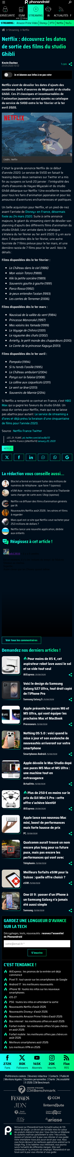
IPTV (52, 23)
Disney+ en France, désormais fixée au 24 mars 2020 (33, 214)
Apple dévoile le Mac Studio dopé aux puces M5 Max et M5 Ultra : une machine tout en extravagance (47, 770)
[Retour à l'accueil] (37, 2)
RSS (66, 1065)
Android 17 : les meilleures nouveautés (31, 984)
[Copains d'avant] (53, 1112)
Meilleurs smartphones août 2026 (28, 1042)
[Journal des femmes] (20, 1098)
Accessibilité (63, 1079)
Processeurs (29, 724)
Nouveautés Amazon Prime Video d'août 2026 (35, 1016)
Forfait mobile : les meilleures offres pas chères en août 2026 (38, 1036)
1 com (64, 64)
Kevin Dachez (10, 63)
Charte (51, 1079)
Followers (22, 1065)
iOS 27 (13, 997)
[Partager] (70, 64)
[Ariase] (53, 1119)
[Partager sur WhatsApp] (55, 457)
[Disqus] (37, 592)
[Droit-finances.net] (20, 1112)
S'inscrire (37, 952)
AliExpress (28, 674)
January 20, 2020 (46, 441)
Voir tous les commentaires (21, 640)
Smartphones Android (34, 754)
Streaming (36, 15)
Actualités (61, 15)
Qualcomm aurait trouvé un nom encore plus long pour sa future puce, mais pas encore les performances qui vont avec (46, 849)
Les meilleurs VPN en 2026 (24, 1047)
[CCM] (53, 1098)
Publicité (64, 1076)
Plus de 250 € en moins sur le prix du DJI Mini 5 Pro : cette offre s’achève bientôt (46, 798)
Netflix (60, 23)
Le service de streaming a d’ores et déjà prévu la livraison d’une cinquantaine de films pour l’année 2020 (35, 419)
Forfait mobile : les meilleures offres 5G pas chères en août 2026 (38, 1027)
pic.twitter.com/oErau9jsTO (36, 438)
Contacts (54, 1076)
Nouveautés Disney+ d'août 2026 (28, 1011)
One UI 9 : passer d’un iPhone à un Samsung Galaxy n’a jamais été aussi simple (45, 899)
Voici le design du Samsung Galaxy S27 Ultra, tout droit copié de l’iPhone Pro (47, 688)
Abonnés (37, 1065)
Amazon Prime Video (27, 23)
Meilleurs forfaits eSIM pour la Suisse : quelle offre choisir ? (45, 874)
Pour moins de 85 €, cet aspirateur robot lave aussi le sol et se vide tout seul (47, 663)
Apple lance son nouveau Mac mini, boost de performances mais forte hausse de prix (44, 822)
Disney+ (44, 23)
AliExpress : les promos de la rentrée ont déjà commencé (35, 973)
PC (24, 833)
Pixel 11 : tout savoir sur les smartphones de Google (38, 979)
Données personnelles (35, 1079)
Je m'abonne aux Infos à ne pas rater (33, 75)
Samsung (28, 910)
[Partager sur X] (7, 457)
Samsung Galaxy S (33, 699)
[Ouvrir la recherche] (70, 2)
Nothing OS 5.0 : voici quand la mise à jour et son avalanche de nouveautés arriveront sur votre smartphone (46, 740)
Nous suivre (67, 457)
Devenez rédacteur (37, 1076)
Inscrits (52, 1065)
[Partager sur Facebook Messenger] (43, 457)
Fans (7, 1065)
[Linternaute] (53, 1105)
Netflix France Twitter (27, 430)
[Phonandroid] (8, 1131)
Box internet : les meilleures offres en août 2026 (36, 1021)
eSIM (20, 16)
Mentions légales (13, 1079)
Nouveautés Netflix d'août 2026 (27, 1007)
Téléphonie (29, 863)
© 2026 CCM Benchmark (37, 1082)
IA (48, 15)
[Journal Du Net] (20, 1105)
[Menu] (3, 2)
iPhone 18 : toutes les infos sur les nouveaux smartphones (34, 990)
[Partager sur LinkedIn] (31, 457)
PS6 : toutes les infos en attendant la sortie (33, 1002)
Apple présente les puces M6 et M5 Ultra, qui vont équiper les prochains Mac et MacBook (46, 713)
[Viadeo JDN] (20, 1119)
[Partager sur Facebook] (19, 457)
